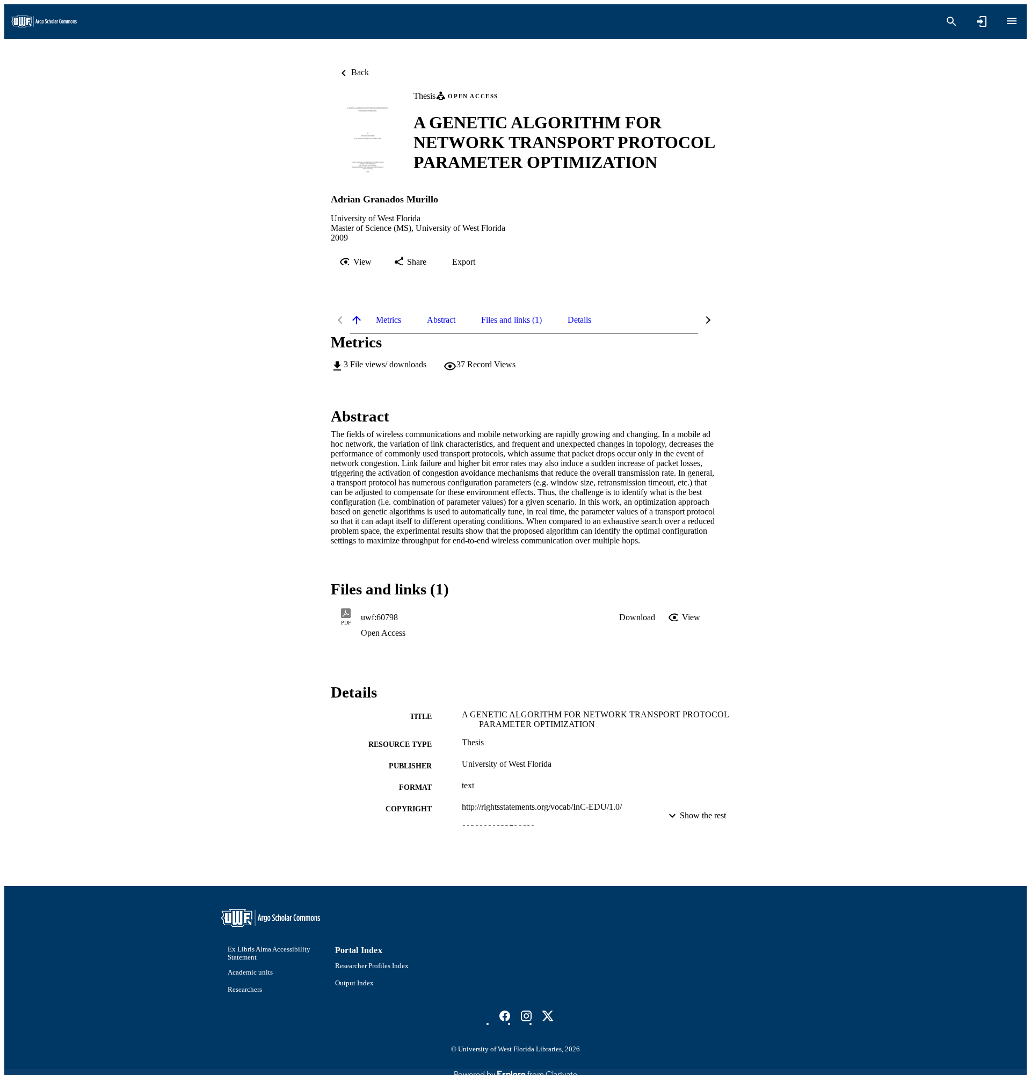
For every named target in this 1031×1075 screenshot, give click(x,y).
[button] (637, 617)
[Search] (951, 21)
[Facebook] (505, 1016)
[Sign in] (981, 21)
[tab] (388, 320)
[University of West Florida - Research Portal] (44, 22)
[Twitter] (547, 1016)
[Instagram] (526, 1016)
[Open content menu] (1011, 21)
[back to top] (356, 320)
